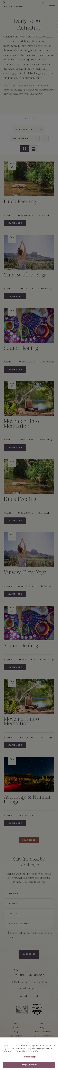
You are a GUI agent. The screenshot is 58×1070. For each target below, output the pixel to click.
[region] (29, 1053)
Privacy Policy (33, 1051)
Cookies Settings (29, 1057)
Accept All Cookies (29, 1065)
